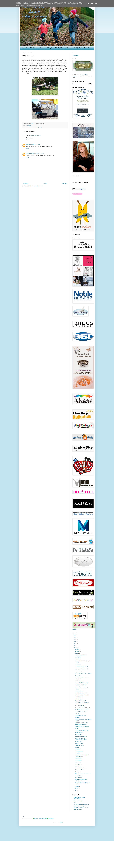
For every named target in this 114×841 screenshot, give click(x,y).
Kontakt (86, 48)
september (77, 786)
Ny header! (77, 747)
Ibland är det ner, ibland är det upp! (82, 668)
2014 (75, 641)
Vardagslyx (68, 48)
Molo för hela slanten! (79, 745)
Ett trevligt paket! (78, 764)
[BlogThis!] (38, 123)
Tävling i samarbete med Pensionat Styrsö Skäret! (83, 720)
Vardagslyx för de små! (79, 769)
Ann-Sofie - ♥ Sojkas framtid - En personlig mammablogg (81, 805)
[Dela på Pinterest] (43, 123)
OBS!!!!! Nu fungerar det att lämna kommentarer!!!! (82, 755)
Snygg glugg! (77, 713)
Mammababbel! (78, 762)
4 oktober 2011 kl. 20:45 (35, 144)
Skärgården (33, 48)
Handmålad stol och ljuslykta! (81, 655)
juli (76, 790)
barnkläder (74, 629)
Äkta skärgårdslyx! (79, 775)
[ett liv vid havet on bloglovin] (79, 189)
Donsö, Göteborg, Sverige (37, 127)
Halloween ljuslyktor (79, 691)
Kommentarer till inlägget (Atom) (35, 185)
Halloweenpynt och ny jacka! (80, 724)
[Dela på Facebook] (42, 123)
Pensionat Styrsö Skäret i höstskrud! (82, 682)
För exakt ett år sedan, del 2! (80, 711)
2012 (75, 645)
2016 (75, 637)
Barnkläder (59, 48)
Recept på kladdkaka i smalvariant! (82, 726)
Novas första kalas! (79, 696)
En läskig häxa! (78, 657)
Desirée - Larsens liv (78, 801)
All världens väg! (78, 698)
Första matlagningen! (79, 751)
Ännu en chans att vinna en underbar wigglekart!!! (82, 678)
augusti (76, 788)
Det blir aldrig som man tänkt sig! (81, 666)
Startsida (24, 48)
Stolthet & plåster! (78, 758)
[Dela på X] (40, 123)
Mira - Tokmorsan (78, 809)
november (77, 651)
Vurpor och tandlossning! (80, 671)
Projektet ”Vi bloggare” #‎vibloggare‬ (81, 807)
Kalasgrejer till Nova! (79, 743)
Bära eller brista (77, 798)
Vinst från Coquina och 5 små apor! (82, 709)
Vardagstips (78, 48)
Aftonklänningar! (78, 741)
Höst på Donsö (78, 766)
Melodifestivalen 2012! (79, 680)
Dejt (75, 802)
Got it (96, 3)
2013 (75, 643)
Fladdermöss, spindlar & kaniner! (81, 722)
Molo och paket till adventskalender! (82, 669)
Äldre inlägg (64, 183)
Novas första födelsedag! (80, 705)
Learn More (90, 3)
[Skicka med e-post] (37, 123)
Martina (28, 144)
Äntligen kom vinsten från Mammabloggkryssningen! (81, 738)
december (77, 649)
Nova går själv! (78, 675)
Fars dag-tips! (77, 659)
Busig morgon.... (78, 734)
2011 (75, 647)
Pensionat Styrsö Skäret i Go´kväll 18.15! (83, 673)
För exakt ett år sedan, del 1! (80, 715)
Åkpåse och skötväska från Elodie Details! (81, 688)
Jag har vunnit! (78, 664)
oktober (76, 653)
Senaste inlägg (25, 183)
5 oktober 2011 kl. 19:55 (39, 153)
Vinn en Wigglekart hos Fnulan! (81, 693)
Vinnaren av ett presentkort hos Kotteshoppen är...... (81, 780)
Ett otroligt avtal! (78, 771)
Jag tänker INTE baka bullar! (80, 767)
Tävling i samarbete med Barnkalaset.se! (83, 773)
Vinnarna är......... (78, 717)
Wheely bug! (77, 753)
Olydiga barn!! (78, 749)
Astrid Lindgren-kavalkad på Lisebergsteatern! (80, 685)
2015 (75, 639)
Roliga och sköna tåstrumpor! (81, 736)
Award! (76, 728)
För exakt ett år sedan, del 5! (80, 700)
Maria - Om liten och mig (79, 797)
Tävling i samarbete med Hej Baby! (82, 730)
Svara (27, 139)
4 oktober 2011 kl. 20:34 (35, 135)
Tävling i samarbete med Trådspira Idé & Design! (83, 661)
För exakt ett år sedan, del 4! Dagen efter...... (82, 703)
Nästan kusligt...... (78, 760)
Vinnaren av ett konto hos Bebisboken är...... (82, 783)
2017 (75, 635)
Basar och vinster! (78, 777)
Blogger (61, 822)
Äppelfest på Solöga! (79, 732)
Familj (41, 48)
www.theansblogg (30, 153)
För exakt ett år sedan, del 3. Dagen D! (82, 707)
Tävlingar (49, 48)
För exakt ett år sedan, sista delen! (81, 695)
